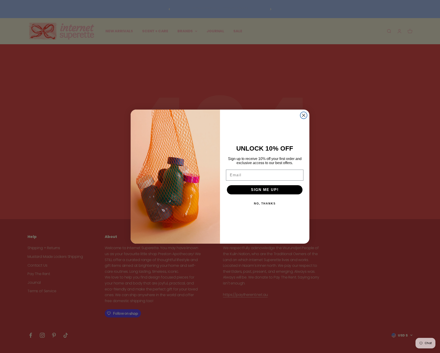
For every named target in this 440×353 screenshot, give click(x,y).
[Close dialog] (303, 115)
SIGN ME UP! (265, 190)
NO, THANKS (265, 203)
